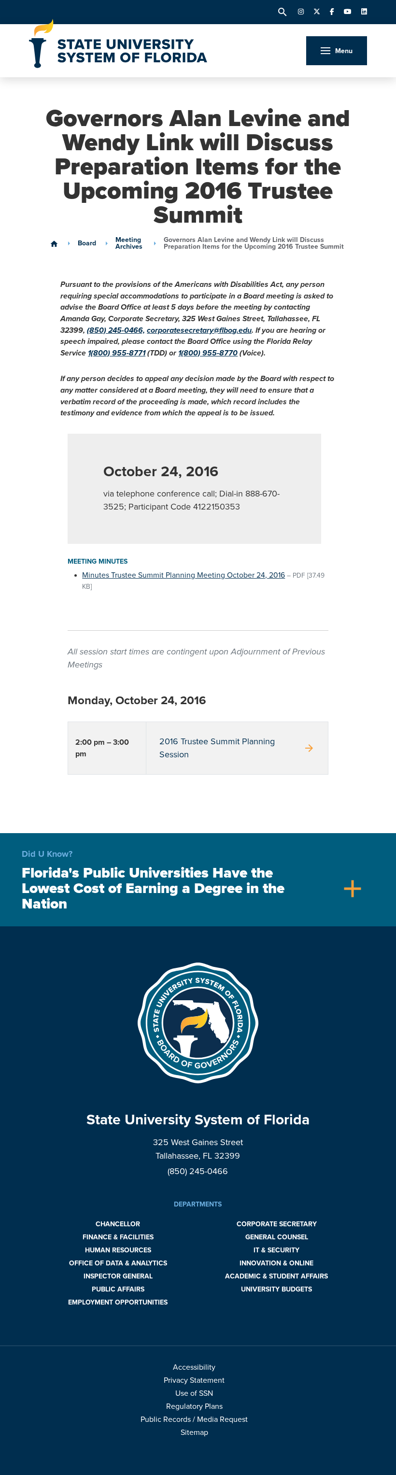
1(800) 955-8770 (208, 353)
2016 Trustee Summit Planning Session (237, 748)
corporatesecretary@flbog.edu (199, 330)
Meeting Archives (128, 243)
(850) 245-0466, (116, 330)
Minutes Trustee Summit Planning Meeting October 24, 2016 (183, 575)
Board (87, 243)
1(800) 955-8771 (116, 353)
